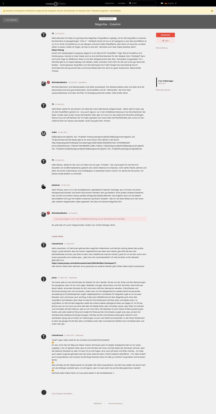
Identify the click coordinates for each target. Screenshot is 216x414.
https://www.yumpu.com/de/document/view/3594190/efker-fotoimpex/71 (84, 263)
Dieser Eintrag (58, 50)
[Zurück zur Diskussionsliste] (3, 3)
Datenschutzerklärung (115, 403)
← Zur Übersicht (11, 20)
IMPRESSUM (98, 403)
